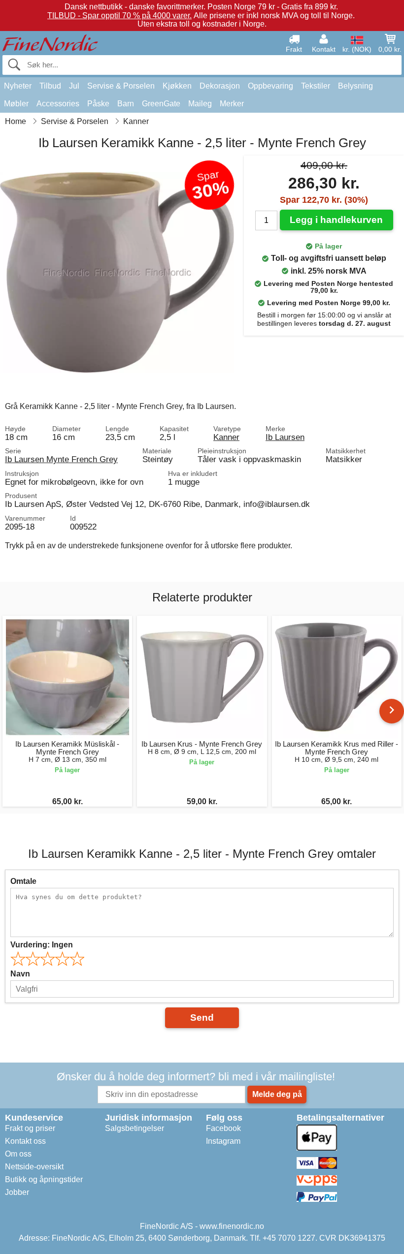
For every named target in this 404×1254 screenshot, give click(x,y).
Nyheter (18, 86)
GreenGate (161, 103)
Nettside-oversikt (34, 1166)
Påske (98, 103)
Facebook (223, 1128)
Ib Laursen (285, 437)
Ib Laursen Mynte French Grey (61, 459)
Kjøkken (177, 86)
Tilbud (50, 86)
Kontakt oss (25, 1141)
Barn (125, 103)
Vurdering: (41, 944)
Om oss (18, 1154)
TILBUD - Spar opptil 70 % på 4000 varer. (119, 15)
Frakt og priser (30, 1128)
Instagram (223, 1141)
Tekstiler (315, 86)
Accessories (57, 103)
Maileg (200, 103)
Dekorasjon (220, 86)
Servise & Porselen (121, 86)
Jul (74, 86)
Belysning (355, 86)
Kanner (226, 437)
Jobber (17, 1192)
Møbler (16, 103)
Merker (232, 103)
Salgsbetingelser (134, 1128)
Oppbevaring (270, 86)
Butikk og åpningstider (44, 1179)
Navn (20, 974)
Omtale (23, 881)
